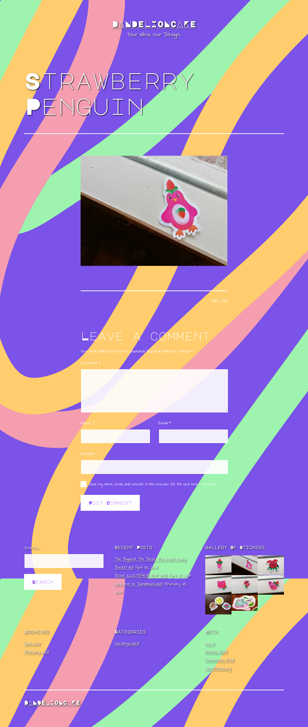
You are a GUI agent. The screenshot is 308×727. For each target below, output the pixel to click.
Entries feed (216, 652)
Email (165, 423)
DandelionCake (154, 24)
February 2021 (36, 652)
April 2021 (32, 644)
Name (87, 423)
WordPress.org (218, 669)
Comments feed (219, 660)
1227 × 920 (219, 300)
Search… (31, 548)
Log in (210, 644)
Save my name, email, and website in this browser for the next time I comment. (152, 484)
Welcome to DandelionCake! (139, 584)
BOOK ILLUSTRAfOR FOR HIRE (141, 576)
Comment (91, 363)
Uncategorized (127, 644)
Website (88, 454)
